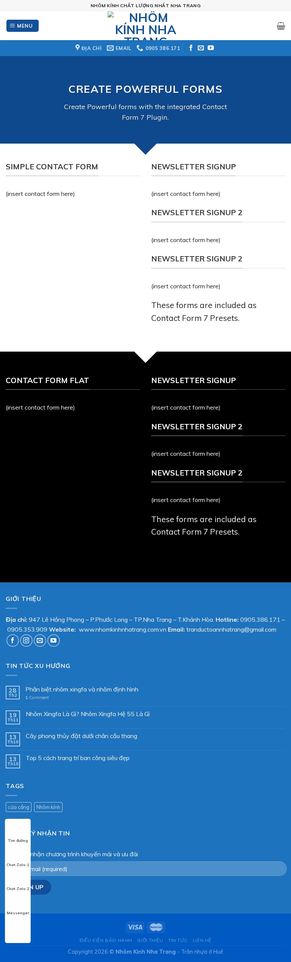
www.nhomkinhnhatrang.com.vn (122, 629)
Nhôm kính (48, 807)
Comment (37, 697)
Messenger (18, 912)
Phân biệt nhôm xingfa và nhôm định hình (81, 689)
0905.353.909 (27, 629)
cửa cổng (18, 807)
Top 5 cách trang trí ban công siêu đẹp (78, 758)
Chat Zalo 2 (17, 888)
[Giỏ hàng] (281, 25)
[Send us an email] (201, 48)
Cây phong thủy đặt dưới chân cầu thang (81, 736)
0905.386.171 (260, 619)
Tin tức (178, 940)
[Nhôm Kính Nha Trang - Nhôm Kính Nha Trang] (145, 25)
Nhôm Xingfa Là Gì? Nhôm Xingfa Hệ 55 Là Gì (88, 714)
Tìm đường (18, 840)
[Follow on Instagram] (26, 640)
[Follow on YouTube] (211, 48)
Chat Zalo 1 (17, 864)
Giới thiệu (150, 940)
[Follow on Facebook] (191, 48)
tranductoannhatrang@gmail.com (231, 629)
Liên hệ (202, 940)
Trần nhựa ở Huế (202, 951)
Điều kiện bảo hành (106, 940)
